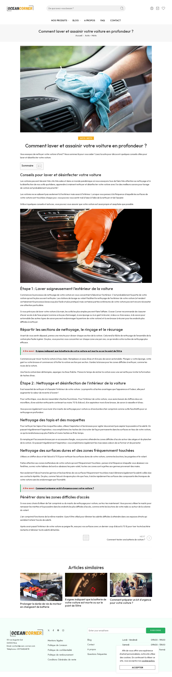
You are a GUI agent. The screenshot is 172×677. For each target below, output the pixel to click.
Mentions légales (55, 640)
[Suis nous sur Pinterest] (58, 630)
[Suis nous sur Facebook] (53, 630)
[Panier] (158, 8)
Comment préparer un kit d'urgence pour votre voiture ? (130, 601)
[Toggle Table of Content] (38, 166)
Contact (90, 644)
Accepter (137, 667)
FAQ (103, 20)
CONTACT (115, 20)
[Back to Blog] (86, 537)
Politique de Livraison (57, 645)
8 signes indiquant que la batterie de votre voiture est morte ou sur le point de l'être (85, 602)
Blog (89, 639)
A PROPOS (89, 20)
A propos (91, 649)
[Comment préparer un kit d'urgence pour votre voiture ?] (131, 585)
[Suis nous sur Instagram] (63, 630)
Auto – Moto (91, 35)
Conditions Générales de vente (62, 659)
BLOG (76, 20)
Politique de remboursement (60, 654)
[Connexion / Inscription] (152, 8)
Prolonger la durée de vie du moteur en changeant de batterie (41, 605)
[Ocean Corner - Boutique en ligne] (20, 8)
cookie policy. (148, 660)
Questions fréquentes (97, 654)
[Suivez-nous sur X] (49, 630)
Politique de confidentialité (60, 650)
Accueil (78, 35)
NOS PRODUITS (59, 20)
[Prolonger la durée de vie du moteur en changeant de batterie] (41, 587)
